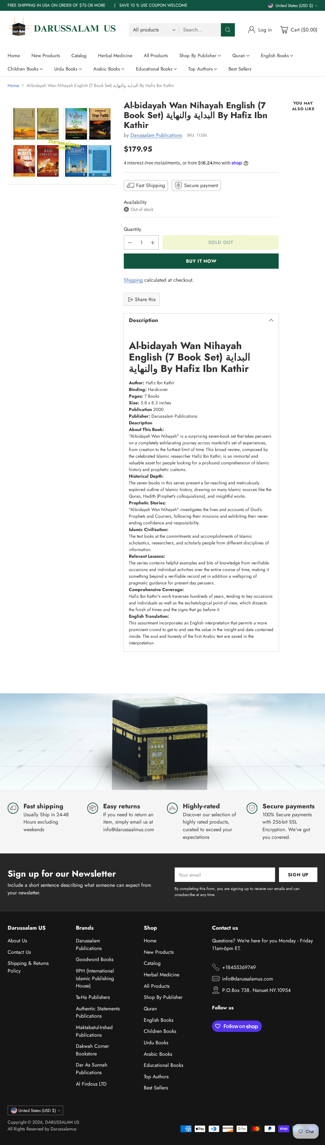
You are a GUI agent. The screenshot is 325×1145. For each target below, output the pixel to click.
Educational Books (163, 1065)
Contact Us (19, 952)
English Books (158, 1020)
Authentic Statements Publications (98, 1012)
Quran (150, 1008)
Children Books (160, 1031)
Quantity (132, 229)
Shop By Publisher (163, 997)
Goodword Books (94, 959)
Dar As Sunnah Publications (91, 1068)
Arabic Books (158, 1054)
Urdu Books (156, 1042)
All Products (156, 986)
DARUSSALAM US (62, 1122)
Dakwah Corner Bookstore (92, 1049)
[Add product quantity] (152, 242)
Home (13, 85)
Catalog (152, 963)
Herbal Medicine (161, 974)
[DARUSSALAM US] (63, 30)
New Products (159, 952)
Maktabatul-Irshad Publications (94, 1031)
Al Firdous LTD (91, 1084)
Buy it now (201, 261)
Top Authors (156, 1076)
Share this (145, 299)
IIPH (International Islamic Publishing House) (95, 978)
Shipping (133, 280)
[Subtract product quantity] (130, 242)
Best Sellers (156, 1087)
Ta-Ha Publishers (93, 997)
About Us (17, 940)
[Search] (228, 30)
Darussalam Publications (156, 135)
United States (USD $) (294, 6)
